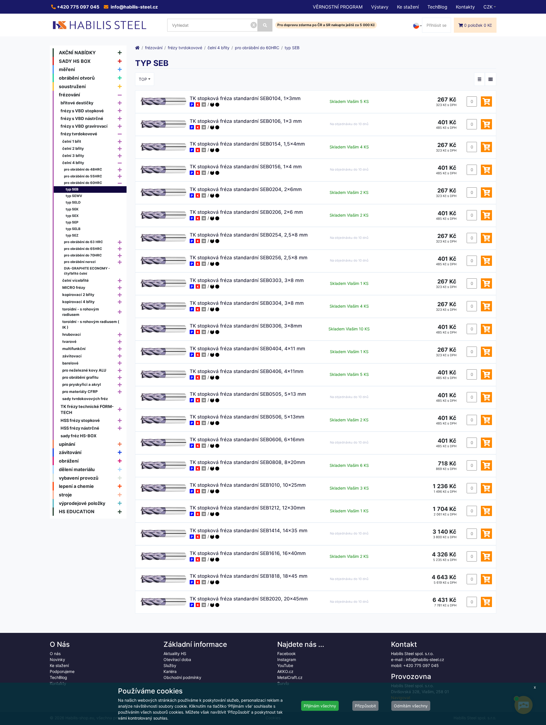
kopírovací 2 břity (78, 294)
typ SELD (73, 202)
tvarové (69, 341)
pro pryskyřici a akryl (81, 384)
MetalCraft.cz (290, 677)
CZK (488, 7)
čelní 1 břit (71, 141)
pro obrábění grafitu (80, 377)
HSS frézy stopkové (80, 420)
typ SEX (72, 216)
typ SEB (72, 189)
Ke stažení (408, 7)
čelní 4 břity (73, 162)
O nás (55, 653)
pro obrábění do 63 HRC (83, 242)
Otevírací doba (177, 659)
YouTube (285, 665)
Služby (170, 665)
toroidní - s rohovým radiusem (80, 312)
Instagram (286, 659)
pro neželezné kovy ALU (84, 370)
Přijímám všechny (320, 705)
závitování (70, 452)
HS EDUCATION (76, 511)
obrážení (68, 461)
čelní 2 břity (73, 148)
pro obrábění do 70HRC (83, 255)
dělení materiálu (77, 469)
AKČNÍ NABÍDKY (77, 52)
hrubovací (71, 334)
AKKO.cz (285, 671)
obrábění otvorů (77, 78)
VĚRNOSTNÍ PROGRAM (338, 7)
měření (67, 69)
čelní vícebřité (75, 280)
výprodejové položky (82, 503)
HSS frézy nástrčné (80, 428)
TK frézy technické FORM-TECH (87, 409)
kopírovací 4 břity (78, 301)
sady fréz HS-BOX (78, 435)
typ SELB (73, 229)
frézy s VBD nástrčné (82, 118)
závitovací (72, 356)
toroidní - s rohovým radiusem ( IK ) (90, 324)
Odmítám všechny (411, 705)
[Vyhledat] (265, 25)
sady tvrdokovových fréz (85, 398)
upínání (67, 444)
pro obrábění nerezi (80, 262)
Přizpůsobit (365, 705)
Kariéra (170, 671)
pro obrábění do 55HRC (83, 176)
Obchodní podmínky (182, 677)
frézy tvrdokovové (79, 133)
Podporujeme (62, 671)
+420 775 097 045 (77, 7)
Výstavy (379, 7)
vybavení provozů (78, 478)
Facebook (286, 653)
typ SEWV (74, 196)
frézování (69, 95)
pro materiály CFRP (80, 391)
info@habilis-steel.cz (133, 7)
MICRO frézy (73, 287)
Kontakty (465, 7)
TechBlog (437, 7)
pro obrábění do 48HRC (83, 169)
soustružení (72, 86)
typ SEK (72, 209)
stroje (65, 495)
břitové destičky (77, 102)
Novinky (57, 659)
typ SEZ (72, 235)
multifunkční (74, 348)
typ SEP (72, 222)
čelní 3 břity (73, 155)
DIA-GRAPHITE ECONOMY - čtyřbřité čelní (87, 271)
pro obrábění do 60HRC (83, 183)
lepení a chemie (76, 486)
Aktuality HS (175, 653)
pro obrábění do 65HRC (83, 249)
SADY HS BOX (75, 61)
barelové (70, 363)
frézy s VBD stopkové (82, 110)
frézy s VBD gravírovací (84, 126)
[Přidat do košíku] (486, 101)
